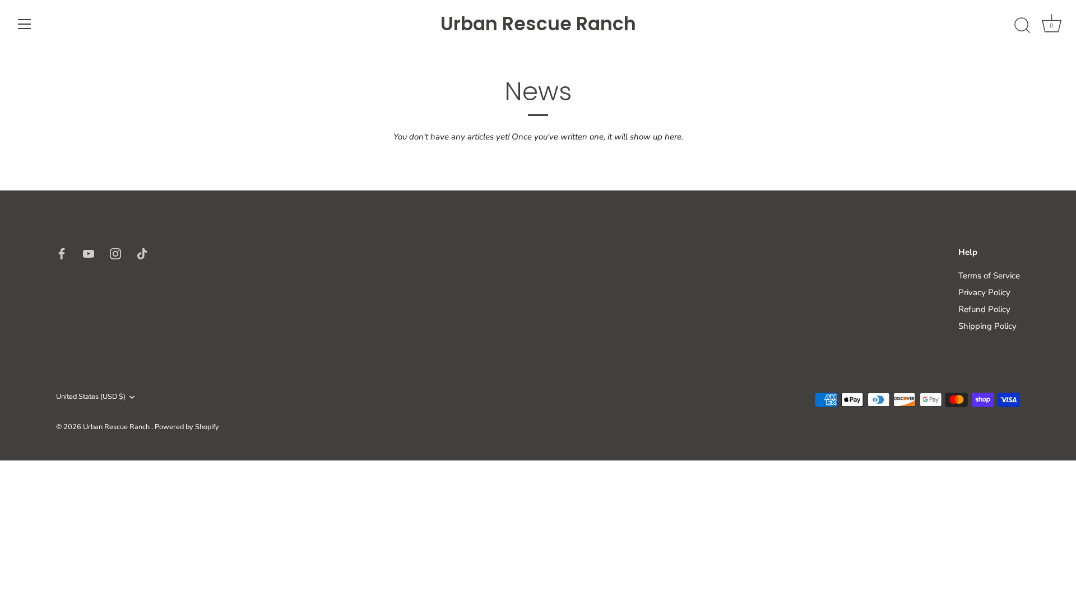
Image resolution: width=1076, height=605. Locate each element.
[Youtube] (88, 252)
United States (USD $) (91, 397)
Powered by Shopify (187, 427)
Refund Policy (984, 309)
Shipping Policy (987, 326)
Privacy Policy (984, 292)
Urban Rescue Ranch (538, 24)
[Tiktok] (142, 252)
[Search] (1022, 25)
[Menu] (24, 24)
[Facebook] (61, 252)
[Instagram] (115, 252)
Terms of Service (989, 275)
